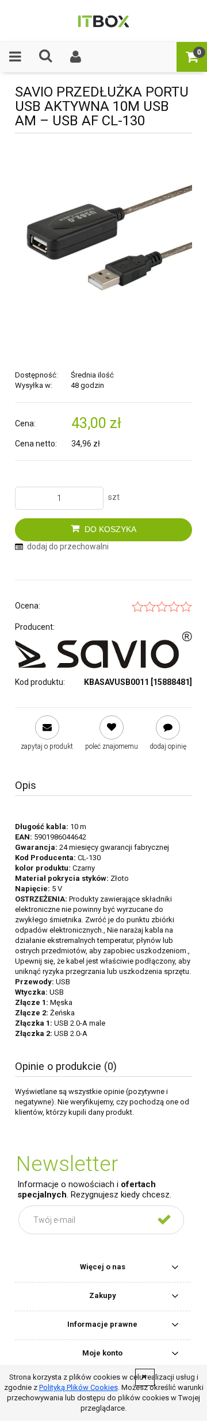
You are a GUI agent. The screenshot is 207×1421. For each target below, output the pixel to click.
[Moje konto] (76, 57)
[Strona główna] (103, 20)
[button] (15, 57)
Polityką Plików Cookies (78, 1387)
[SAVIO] (103, 649)
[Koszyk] (191, 57)
